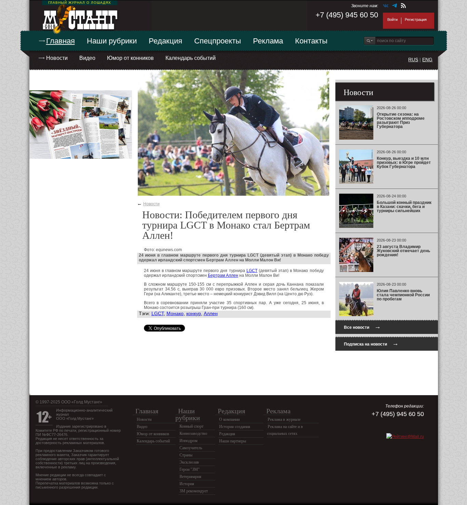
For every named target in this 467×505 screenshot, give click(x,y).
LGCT (251, 270)
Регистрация (416, 19)
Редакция (165, 41)
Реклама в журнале (284, 419)
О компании (229, 419)
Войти (392, 19)
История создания (234, 426)
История (186, 483)
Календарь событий (190, 58)
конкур (193, 313)
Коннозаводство (193, 433)
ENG (427, 59)
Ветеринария (190, 476)
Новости (57, 58)
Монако (175, 313)
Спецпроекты (217, 41)
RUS (413, 59)
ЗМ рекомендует (193, 491)
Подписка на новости (371, 343)
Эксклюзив (189, 462)
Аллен (211, 313)
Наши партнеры (232, 441)
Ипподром (188, 440)
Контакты (311, 41)
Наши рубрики (112, 41)
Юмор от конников (130, 58)
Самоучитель (190, 447)
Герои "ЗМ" (189, 469)
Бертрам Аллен (223, 275)
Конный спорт (191, 426)
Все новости (362, 326)
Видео (87, 58)
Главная (60, 41)
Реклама (268, 41)
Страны (185, 455)
